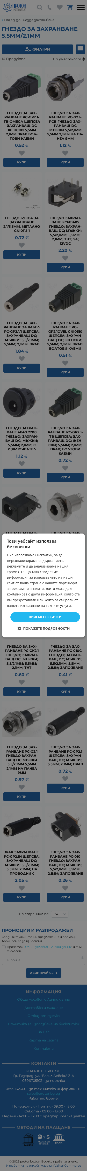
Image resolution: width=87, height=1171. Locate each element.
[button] (43, 628)
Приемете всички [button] (45, 617)
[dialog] (43, 585)
